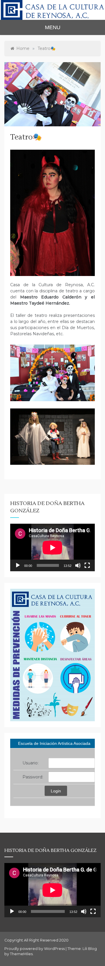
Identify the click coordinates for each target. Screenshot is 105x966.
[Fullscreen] (87, 565)
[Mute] (78, 565)
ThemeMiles (21, 954)
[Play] (18, 565)
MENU (52, 27)
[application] (52, 547)
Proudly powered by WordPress (35, 948)
